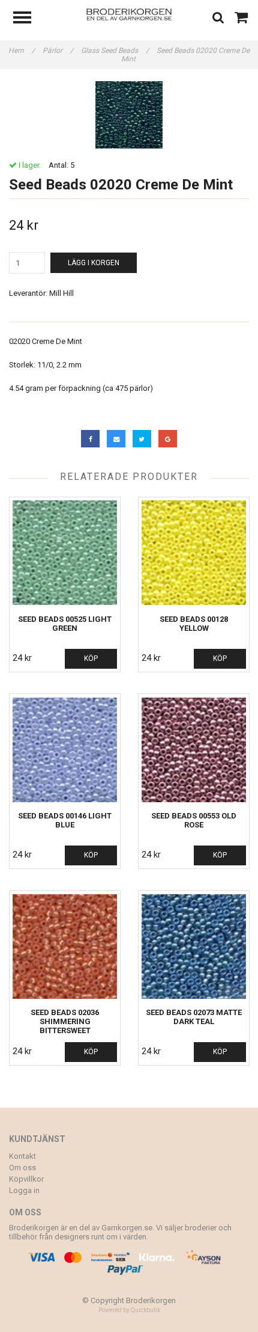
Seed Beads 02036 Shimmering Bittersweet (65, 1021)
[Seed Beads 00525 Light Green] (65, 553)
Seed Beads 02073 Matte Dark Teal (194, 1017)
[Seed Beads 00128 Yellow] (194, 553)
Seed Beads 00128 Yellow (194, 624)
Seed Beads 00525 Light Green (65, 624)
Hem (21, 50)
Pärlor (58, 50)
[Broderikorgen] (129, 13)
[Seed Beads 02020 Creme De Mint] (129, 115)
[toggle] (28, 18)
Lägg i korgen (93, 263)
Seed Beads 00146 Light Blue (65, 820)
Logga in (24, 1190)
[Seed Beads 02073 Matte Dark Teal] (194, 946)
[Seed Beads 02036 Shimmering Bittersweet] (65, 946)
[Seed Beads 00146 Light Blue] (65, 749)
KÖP (91, 658)
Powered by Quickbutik (129, 1310)
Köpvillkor (26, 1178)
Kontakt (22, 1156)
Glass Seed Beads (115, 50)
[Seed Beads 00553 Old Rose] (194, 749)
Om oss (22, 1167)
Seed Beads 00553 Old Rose (193, 820)
